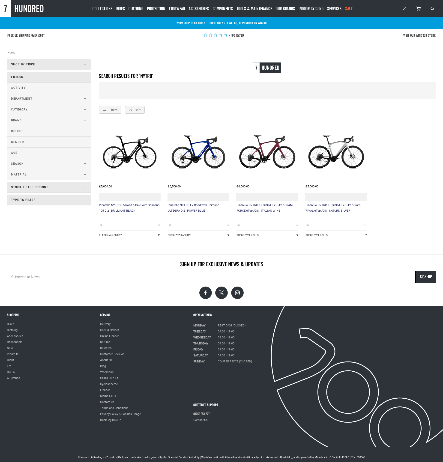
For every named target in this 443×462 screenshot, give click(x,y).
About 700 (106, 360)
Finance (105, 390)
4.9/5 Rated (236, 35)
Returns (105, 342)
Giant (10, 360)
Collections (103, 9)
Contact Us (200, 420)
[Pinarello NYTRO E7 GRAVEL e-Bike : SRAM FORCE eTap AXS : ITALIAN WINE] (267, 151)
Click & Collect (109, 330)
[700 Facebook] (205, 293)
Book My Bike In (110, 420)
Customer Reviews (112, 354)
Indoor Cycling (311, 9)
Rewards (106, 348)
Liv (9, 366)
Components (223, 9)
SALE (349, 9)
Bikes (120, 9)
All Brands (13, 378)
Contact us (107, 402)
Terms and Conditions (114, 408)
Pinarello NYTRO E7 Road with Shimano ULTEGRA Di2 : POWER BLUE (193, 207)
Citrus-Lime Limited (236, 457)
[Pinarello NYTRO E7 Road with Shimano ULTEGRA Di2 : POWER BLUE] (198, 151)
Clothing (136, 9)
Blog (103, 366)
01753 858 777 (201, 414)
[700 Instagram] (237, 293)
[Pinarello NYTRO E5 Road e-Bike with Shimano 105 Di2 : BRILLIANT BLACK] (129, 151)
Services (334, 9)
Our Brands (285, 9)
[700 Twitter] (221, 293)
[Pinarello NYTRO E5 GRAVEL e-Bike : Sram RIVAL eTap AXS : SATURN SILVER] (336, 151)
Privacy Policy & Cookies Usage (120, 414)
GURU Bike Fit (109, 378)
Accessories (199, 9)
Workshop (107, 372)
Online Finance (110, 336)
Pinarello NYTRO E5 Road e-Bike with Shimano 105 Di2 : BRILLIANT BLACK (129, 207)
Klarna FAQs (108, 396)
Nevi (10, 348)
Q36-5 (11, 372)
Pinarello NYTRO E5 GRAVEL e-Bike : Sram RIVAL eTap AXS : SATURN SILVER (332, 207)
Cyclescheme (109, 384)
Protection (156, 9)
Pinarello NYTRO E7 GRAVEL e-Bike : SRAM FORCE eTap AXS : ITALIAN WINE (264, 207)
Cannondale (14, 342)
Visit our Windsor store (419, 35)
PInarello (12, 354)
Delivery (105, 324)
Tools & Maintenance (254, 9)
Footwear (177, 9)
